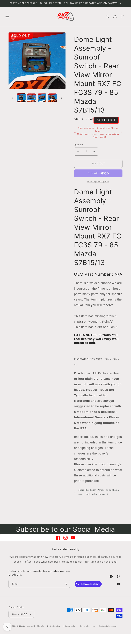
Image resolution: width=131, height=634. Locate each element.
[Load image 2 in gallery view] (31, 97)
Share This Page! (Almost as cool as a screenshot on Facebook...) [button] (98, 492)
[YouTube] (73, 538)
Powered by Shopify (34, 626)
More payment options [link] (98, 181)
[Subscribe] (66, 584)
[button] (7, 16)
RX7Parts (21, 626)
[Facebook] (58, 538)
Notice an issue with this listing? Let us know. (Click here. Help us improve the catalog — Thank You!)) (98, 132)
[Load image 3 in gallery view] (42, 97)
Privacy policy (70, 626)
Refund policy (53, 626)
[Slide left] (12, 98)
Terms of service (87, 626)
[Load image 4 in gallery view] (52, 97)
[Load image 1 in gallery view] (21, 97)
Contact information (107, 626)
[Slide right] (62, 98)
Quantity (78, 144)
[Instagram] (65, 538)
